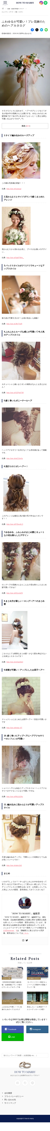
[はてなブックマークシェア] (41, 30)
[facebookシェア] (32, 30)
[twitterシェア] (37, 30)
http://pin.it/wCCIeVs (14, 458)
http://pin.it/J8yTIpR (14, 324)
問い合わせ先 (10, 1100)
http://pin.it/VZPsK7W (15, 393)
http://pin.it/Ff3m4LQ (14, 524)
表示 (28, 126)
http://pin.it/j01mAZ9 (14, 593)
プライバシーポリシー (14, 1096)
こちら (25, 933)
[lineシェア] (46, 30)
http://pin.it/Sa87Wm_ (15, 258)
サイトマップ (10, 1103)
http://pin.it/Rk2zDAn (14, 797)
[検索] (45, 1054)
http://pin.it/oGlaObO (14, 662)
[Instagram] (23, 941)
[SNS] (17, 1083)
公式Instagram (8, 930)
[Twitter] (27, 941)
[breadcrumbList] (3, 8)
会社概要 (8, 1093)
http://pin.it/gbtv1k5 (14, 865)
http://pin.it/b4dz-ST (14, 728)
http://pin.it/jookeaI (13, 189)
